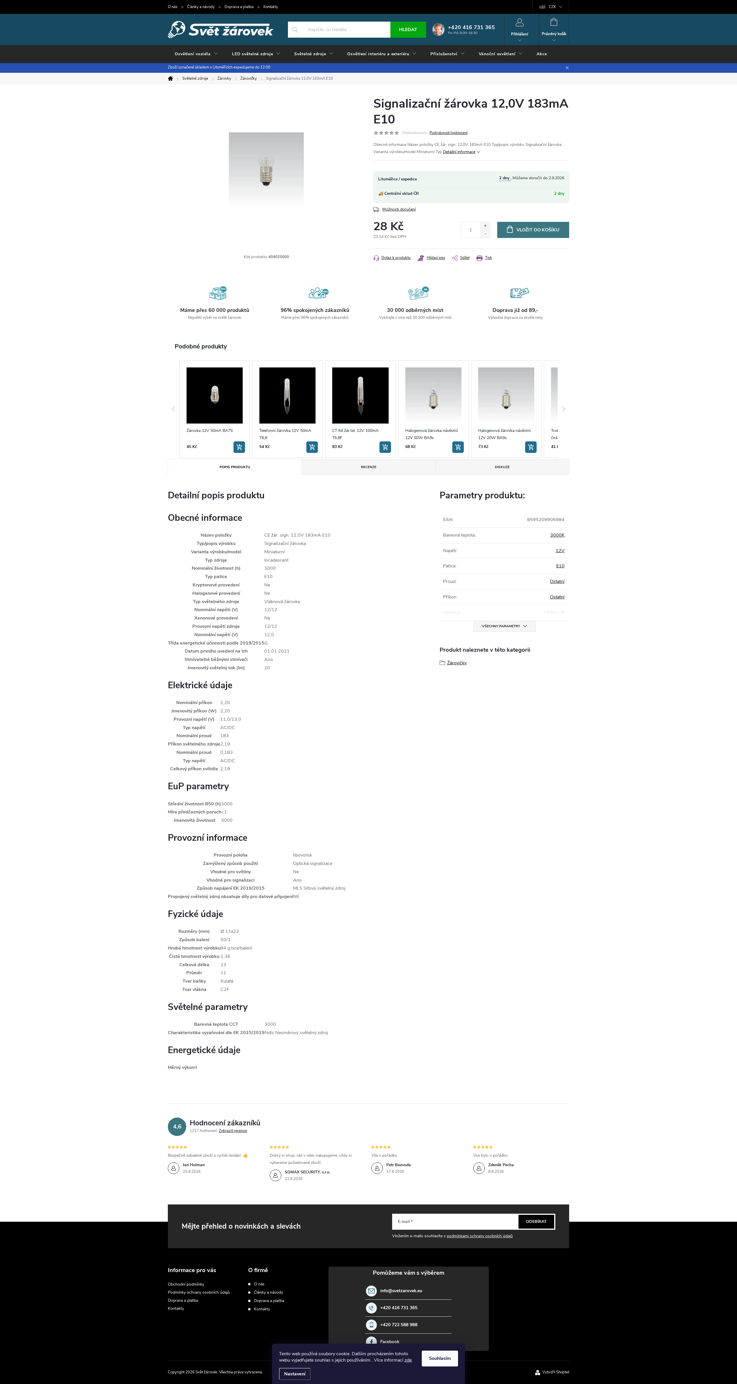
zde (408, 1360)
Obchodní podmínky (186, 1284)
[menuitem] (196, 54)
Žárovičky (457, 663)
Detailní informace (459, 152)
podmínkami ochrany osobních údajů (480, 1236)
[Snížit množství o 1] (485, 234)
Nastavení (294, 1374)
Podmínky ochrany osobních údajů (199, 1292)
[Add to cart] (239, 447)
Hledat (408, 29)
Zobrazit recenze (233, 1130)
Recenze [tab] (368, 467)
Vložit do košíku (537, 230)
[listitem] (214, 409)
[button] (173, 409)
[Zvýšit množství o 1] (485, 226)
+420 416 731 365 (398, 1308)
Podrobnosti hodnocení (449, 133)
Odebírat (536, 1221)
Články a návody (201, 6)
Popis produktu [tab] (235, 467)
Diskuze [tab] (502, 467)
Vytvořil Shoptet (555, 1372)
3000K (557, 535)
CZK (552, 6)
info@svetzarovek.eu (401, 1291)
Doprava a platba (239, 6)
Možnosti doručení (399, 209)
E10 (560, 566)
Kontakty (270, 6)
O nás (172, 6)
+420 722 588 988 (398, 1325)
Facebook (389, 1342)
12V (560, 551)
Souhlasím (440, 1358)
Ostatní (557, 581)
